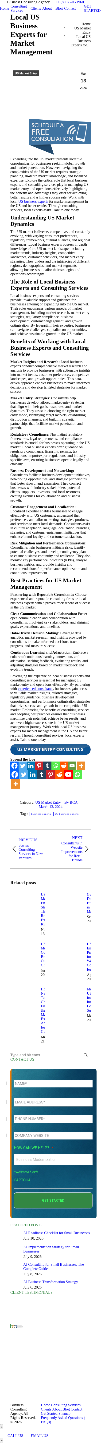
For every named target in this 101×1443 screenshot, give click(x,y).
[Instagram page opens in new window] (37, 1385)
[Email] (72, 766)
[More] (81, 766)
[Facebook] (14, 766)
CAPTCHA (22, 1180)
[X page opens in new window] (37, 1350)
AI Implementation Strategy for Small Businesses (51, 1249)
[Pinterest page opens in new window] (37, 1378)
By (71, 802)
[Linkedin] (31, 766)
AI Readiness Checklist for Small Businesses (56, 1233)
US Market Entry (26, 73)
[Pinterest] (39, 766)
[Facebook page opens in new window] (37, 1343)
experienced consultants (35, 689)
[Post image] (23, 903)
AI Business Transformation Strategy (50, 1282)
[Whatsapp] (55, 766)
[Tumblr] (47, 766)
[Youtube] (68, 774)
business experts (41, 814)
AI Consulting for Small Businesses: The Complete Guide (53, 1266)
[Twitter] (23, 766)
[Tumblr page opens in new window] (37, 1371)
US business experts (33, 201)
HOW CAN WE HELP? (33, 1148)
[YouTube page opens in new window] (37, 1357)
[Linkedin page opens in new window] (37, 1364)
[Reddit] (64, 766)
